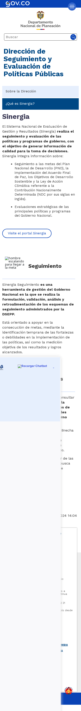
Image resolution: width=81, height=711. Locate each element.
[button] (72, 6)
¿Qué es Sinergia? (20, 104)
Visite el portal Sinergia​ (27, 233)
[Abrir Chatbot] (68, 690)
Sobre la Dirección (21, 91)
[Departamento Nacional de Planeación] (40, 22)
